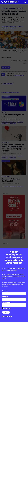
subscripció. (5, 286)
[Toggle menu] (25, 2)
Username (5, 291)
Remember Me (7, 308)
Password (5, 296)
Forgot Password (7, 316)
